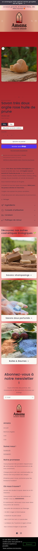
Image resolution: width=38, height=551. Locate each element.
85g (4, 124)
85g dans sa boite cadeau (12, 128)
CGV (5, 436)
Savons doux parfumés (18, 318)
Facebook (7, 450)
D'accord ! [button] (29, 544)
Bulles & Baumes (18, 361)
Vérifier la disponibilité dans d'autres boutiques (18, 160)
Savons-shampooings (17, 275)
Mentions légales (9, 432)
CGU (5, 440)
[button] (2, 21)
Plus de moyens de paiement (19, 150)
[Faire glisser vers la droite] (23, 97)
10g (11, 124)
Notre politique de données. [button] (12, 548)
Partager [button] (6, 199)
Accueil (6, 428)
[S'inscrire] (32, 397)
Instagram (7, 454)
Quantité (4, 132)
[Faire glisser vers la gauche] (15, 97)
